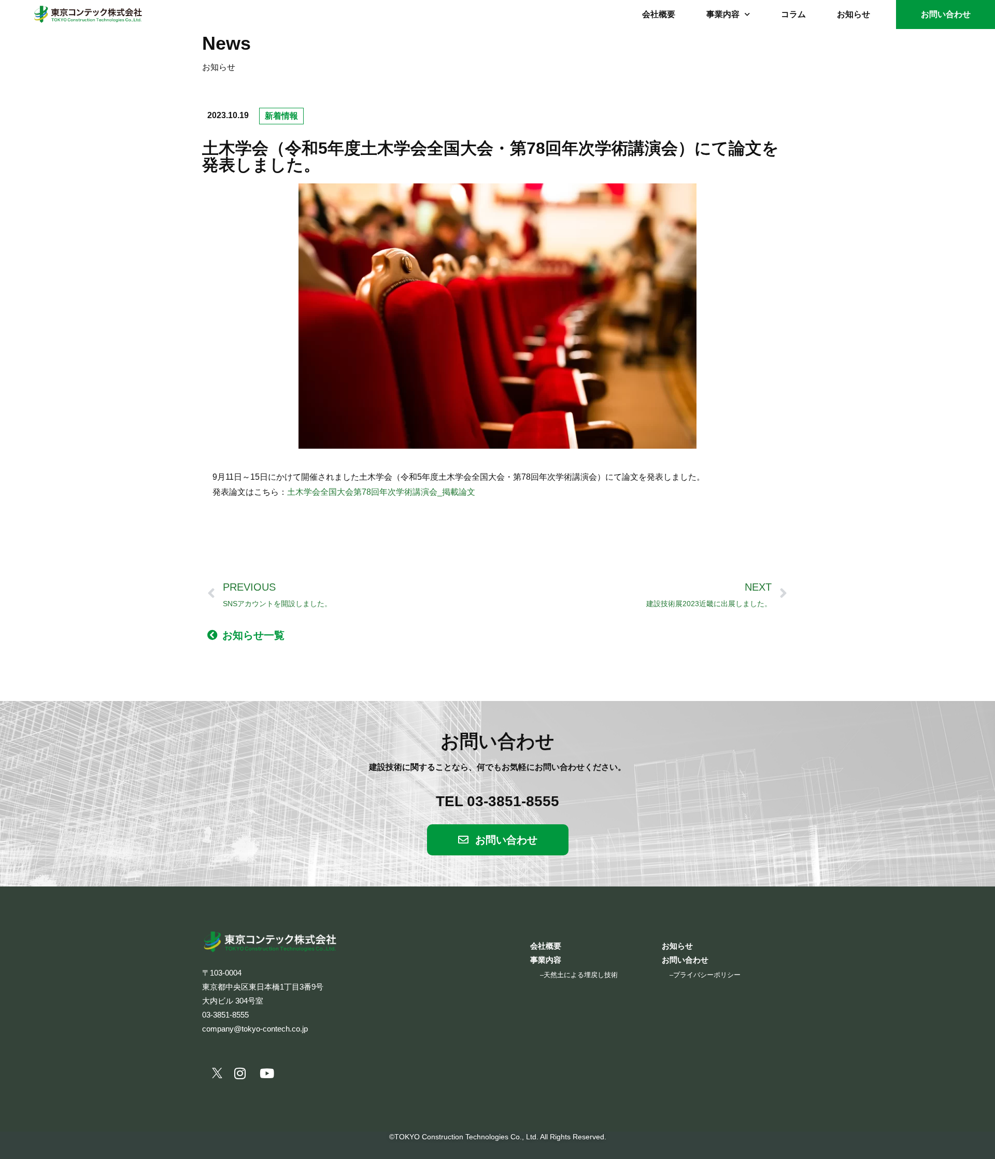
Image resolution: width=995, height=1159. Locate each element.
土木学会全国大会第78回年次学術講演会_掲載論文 (381, 492)
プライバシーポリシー (707, 975)
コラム (793, 14)
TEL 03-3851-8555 (497, 801)
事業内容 (723, 14)
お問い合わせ (946, 14)
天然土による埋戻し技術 (581, 975)
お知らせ (853, 14)
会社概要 (658, 14)
